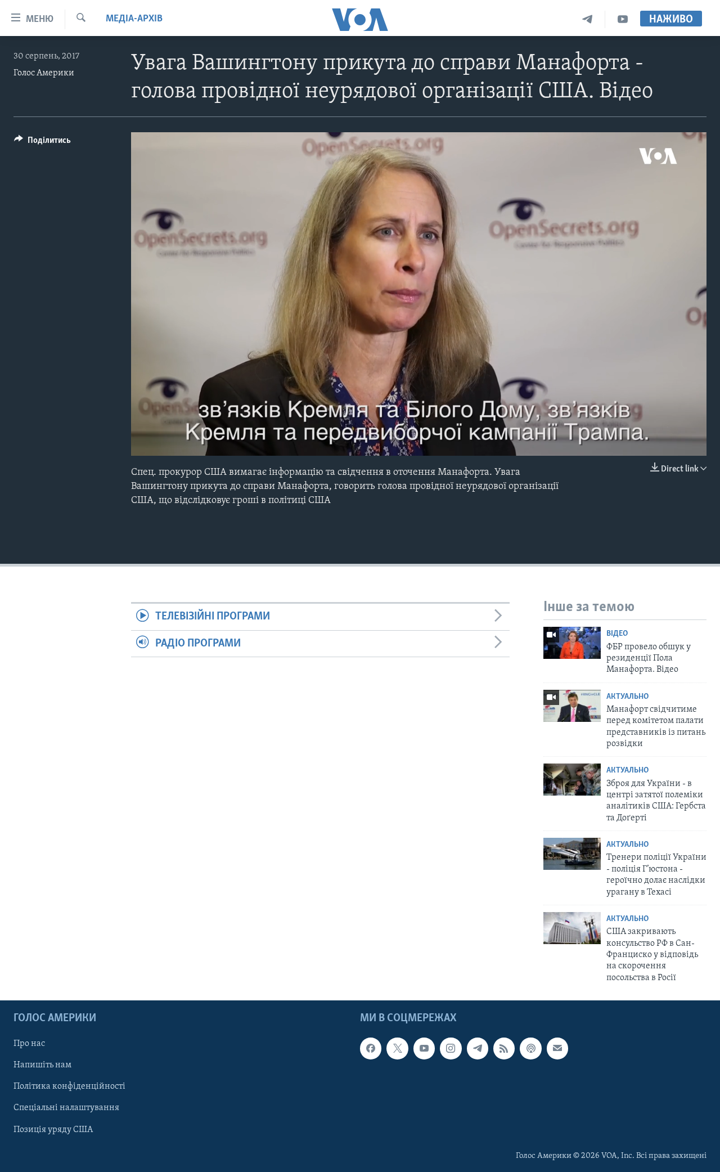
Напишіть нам (42, 1065)
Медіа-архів (134, 19)
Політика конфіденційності (69, 1087)
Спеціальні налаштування (66, 1108)
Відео (617, 634)
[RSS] (504, 1048)
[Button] (42, 143)
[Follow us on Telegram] (477, 1048)
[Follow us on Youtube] (424, 1048)
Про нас (29, 1043)
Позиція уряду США (53, 1129)
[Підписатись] (557, 1048)
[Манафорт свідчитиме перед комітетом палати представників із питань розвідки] (572, 706)
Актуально (627, 697)
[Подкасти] (530, 1048)
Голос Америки (44, 73)
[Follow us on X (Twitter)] (397, 1048)
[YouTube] (622, 19)
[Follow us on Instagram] (450, 1048)
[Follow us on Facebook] (370, 1048)
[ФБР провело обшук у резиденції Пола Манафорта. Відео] (572, 643)
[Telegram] (587, 19)
